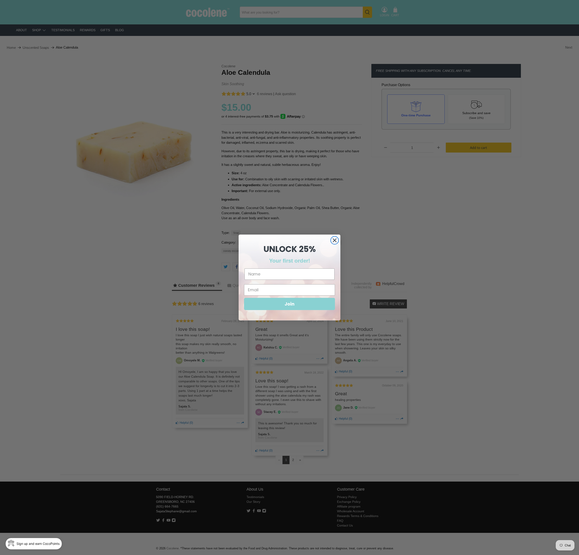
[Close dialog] (335, 240)
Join (289, 304)
